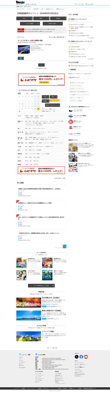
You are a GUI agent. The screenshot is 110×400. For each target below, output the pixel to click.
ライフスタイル (22, 362)
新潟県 (49, 361)
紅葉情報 (57, 381)
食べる (26, 160)
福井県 (49, 363)
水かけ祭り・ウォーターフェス (77, 88)
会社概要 (79, 388)
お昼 (31, 164)
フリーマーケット (42, 132)
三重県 (49, 362)
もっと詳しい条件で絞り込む (58, 37)
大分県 (56, 369)
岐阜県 (46, 362)
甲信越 (36, 361)
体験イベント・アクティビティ (37, 50)
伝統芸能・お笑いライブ (45, 139)
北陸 (36, 363)
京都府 (46, 365)
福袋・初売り (39, 124)
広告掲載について (72, 388)
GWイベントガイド (59, 376)
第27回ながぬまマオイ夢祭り (77, 33)
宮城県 (43, 358)
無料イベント (32, 150)
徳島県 (49, 367)
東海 (36, 362)
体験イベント (52, 109)
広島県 (43, 366)
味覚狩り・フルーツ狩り (49, 123)
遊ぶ (31, 160)
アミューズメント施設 (34, 153)
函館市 (21, 6)
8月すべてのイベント (52, 105)
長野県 (46, 361)
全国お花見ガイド (58, 375)
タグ (19, 157)
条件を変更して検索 (60, 178)
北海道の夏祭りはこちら (50, 318)
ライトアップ (28, 123)
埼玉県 (54, 359)
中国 (36, 366)
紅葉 (37, 121)
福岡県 (43, 369)
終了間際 (39, 150)
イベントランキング (39, 375)
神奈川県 (47, 359)
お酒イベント (73, 97)
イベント (29, 9)
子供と (30, 157)
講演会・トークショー (44, 142)
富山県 (46, 363)
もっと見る (90, 37)
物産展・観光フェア (46, 111)
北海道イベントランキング (78, 19)
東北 (36, 358)
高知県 (53, 367)
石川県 (43, 363)
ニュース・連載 (80, 4)
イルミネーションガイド (60, 383)
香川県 (43, 367)
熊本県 (53, 369)
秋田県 (53, 358)
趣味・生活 (20, 143)
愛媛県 (46, 367)
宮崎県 (59, 369)
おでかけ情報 (90, 4)
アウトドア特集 (48, 331)
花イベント (44, 109)
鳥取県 (53, 366)
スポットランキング (39, 378)
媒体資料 (65, 388)
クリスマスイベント (30, 124)
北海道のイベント (50, 9)
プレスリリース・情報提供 (56, 388)
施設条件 (20, 153)
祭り (54, 111)
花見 (30, 121)
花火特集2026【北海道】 (51, 298)
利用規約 (23, 388)
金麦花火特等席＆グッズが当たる (50, 304)
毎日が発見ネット (78, 375)
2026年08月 (36, 9)
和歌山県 (56, 365)
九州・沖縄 (37, 369)
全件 (26, 121)
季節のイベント (20, 122)
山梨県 (43, 361)
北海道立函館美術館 (36, 48)
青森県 (46, 358)
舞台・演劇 (35, 139)
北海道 (18, 6)
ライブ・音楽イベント (53, 137)
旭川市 (29, 6)
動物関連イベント (33, 142)
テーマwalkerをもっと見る (41, 285)
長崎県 (49, 369)
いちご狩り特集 (58, 373)
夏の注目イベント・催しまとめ (77, 82)
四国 (36, 367)
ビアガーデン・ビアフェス (76, 85)
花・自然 (61, 121)
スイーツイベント (85, 94)
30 (38, 108)
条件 (19, 150)
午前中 (26, 164)
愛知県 (43, 362)
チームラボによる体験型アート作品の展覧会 (41, 44)
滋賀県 (60, 365)
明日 (41, 18)
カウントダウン (53, 121)
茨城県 (63, 359)
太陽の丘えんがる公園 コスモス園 (78, 56)
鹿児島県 (63, 369)
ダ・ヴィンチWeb (78, 370)
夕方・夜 (36, 164)
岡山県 (46, 366)
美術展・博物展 (32, 137)
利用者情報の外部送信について (89, 388)
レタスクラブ (77, 369)
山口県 (49, 366)
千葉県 (50, 359)
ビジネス (21, 363)
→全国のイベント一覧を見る (32, 117)
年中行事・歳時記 (37, 123)
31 (19, 111)
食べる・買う (20, 133)
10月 (32, 93)
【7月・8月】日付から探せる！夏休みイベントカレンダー (38, 31)
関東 (36, 359)
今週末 (58, 18)
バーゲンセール (32, 132)
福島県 (59, 358)
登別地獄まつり (74, 30)
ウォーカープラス (20, 9)
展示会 (52, 142)
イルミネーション (44, 121)
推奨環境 (39, 388)
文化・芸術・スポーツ (20, 138)
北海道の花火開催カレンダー (51, 306)
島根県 (56, 366)
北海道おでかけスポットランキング (81, 41)
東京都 (43, 359)
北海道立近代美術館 (75, 46)
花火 (34, 121)
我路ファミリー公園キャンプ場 (77, 49)
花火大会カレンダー (59, 378)
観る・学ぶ (36, 160)
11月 (37, 93)
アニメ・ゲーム (59, 142)
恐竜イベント (81, 97)
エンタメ (21, 360)
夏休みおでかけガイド (59, 380)
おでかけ (21, 357)
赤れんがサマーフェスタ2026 (77, 24)
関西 (36, 365)
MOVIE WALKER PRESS (80, 374)
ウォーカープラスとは (79, 363)
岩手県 (49, 358)
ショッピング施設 (45, 153)
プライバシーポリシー (31, 388)
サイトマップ (17, 388)
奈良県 (53, 365)
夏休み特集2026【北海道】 (52, 311)
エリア (19, 116)
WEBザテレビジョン (79, 372)
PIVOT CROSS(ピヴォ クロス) (77, 54)
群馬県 (57, 359)
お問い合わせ (46, 388)
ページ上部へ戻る (53, 347)
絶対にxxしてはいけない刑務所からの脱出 (80, 35)
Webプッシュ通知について (80, 364)
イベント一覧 (38, 373)
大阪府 (43, 365)
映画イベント (28, 139)
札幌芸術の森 (74, 51)
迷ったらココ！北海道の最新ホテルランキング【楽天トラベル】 (40, 29)
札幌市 (25, 6)
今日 (24, 18)
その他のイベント (49, 146)
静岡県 (53, 362)
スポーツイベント (42, 137)
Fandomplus (22, 367)
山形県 (56, 358)
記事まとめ (21, 365)
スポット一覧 (38, 376)
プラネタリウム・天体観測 (76, 100)
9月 (27, 93)
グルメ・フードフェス (53, 132)
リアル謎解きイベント (75, 94)
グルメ (20, 358)
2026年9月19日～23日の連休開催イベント (79, 91)
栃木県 (60, 359)
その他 (19, 146)
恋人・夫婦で (37, 157)
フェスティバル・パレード (39, 128)
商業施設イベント (40, 133)
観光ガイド (37, 381)
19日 (42, 9)
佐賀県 (46, 369)
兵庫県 (49, 365)
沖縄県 (66, 369)
